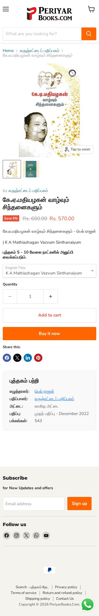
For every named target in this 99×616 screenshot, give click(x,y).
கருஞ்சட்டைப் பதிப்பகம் (39, 50)
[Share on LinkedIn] (28, 358)
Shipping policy (37, 598)
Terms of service (24, 592)
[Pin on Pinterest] (38, 358)
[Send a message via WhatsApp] (87, 604)
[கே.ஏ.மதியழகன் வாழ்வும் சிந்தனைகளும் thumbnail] (12, 169)
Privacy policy (66, 587)
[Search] (88, 34)
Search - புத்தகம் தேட (32, 587)
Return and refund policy (62, 592)
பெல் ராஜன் (44, 391)
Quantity (10, 284)
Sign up (79, 504)
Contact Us (65, 598)
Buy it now (49, 334)
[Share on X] (17, 358)
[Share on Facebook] (7, 358)
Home (8, 50)
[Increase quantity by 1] (51, 296)
